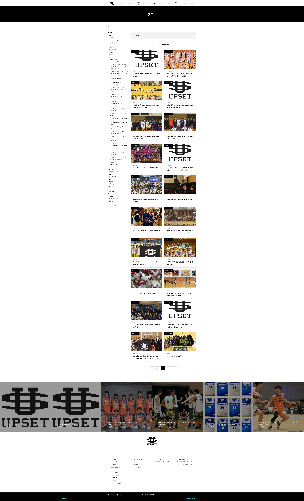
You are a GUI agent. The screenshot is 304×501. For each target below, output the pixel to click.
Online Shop (176, 3)
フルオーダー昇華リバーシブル (118, 62)
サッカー (112, 115)
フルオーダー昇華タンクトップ (118, 87)
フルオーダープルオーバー (117, 94)
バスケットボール (114, 59)
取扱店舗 (111, 42)
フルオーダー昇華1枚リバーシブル (119, 71)
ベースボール (136, 462)
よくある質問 (112, 49)
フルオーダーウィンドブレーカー (119, 101)
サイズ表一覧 (112, 52)
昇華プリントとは (113, 171)
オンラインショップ (138, 467)
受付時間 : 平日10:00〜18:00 (184, 462)
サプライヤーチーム (114, 198)
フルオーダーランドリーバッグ (118, 113)
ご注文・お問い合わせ (114, 205)
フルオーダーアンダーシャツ (118, 131)
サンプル (113, 470)
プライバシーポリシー (160, 459)
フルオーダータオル (116, 110)
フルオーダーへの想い (114, 40)
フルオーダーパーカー (116, 106)
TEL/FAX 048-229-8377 (183, 459)
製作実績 (111, 181)
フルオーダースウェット (117, 103)
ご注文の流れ (112, 47)
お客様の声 (111, 184)
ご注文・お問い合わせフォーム (185, 464)
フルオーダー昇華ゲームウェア (118, 64)
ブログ (110, 189)
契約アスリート (113, 196)
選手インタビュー (113, 201)
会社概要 (111, 37)
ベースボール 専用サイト (116, 159)
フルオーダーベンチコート (117, 108)
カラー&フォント (113, 176)
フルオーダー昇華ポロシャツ (118, 85)
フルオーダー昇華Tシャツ (117, 82)
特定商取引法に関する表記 (162, 462)
